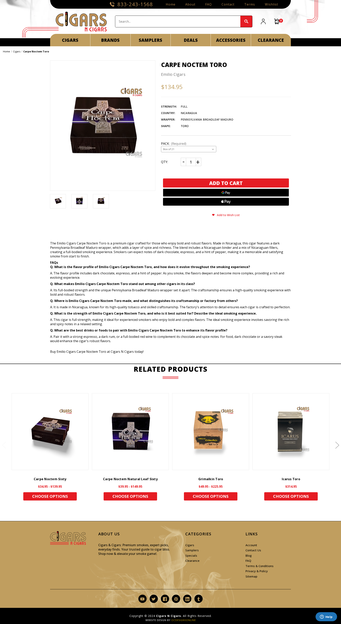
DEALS (191, 40)
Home (170, 4)
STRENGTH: (169, 106)
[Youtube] (142, 599)
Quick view (50, 431)
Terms (249, 4)
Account (251, 545)
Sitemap (251, 576)
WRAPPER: (168, 119)
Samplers (192, 550)
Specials (191, 555)
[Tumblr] (199, 599)
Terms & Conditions (259, 566)
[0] (277, 21)
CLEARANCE (271, 40)
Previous (4, 445)
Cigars (189, 545)
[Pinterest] (176, 599)
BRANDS (110, 40)
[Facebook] (165, 599)
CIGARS (70, 40)
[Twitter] (154, 599)
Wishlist (271, 4)
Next (337, 445)
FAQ (208, 4)
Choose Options (50, 496)
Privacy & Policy (256, 571)
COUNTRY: (168, 113)
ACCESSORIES (230, 40)
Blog (248, 555)
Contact (228, 4)
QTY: (164, 162)
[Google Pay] (226, 193)
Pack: (173, 143)
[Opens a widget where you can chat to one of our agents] (326, 617)
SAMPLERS (150, 40)
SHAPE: (166, 126)
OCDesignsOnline (183, 620)
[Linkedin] (187, 599)
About (190, 4)
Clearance (192, 561)
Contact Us (253, 550)
